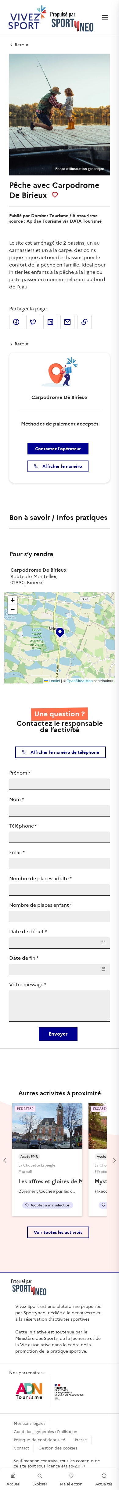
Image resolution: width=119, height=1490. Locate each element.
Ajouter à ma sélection (50, 1205)
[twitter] (33, 322)
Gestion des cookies (57, 1448)
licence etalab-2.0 (64, 1466)
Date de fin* (23, 958)
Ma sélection (71, 1484)
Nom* (16, 799)
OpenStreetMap (80, 680)
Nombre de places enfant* (40, 905)
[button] (59, 631)
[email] (67, 322)
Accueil (13, 1484)
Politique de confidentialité (39, 1439)
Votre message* (27, 984)
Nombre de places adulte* (40, 878)
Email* (17, 852)
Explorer (39, 1484)
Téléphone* (23, 826)
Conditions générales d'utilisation (45, 1431)
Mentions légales (29, 1423)
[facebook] (16, 322)
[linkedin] (50, 322)
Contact (21, 1448)
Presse (81, 1439)
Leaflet (54, 680)
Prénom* (19, 773)
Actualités (104, 1484)
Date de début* (28, 931)
